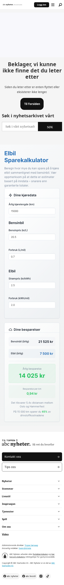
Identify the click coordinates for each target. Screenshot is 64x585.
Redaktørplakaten (40, 554)
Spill (4, 519)
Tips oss (10, 467)
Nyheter (7, 481)
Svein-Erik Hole (25, 548)
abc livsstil (31, 576)
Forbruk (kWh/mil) (19, 298)
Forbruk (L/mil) (17, 249)
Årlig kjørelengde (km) (21, 204)
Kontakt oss (12, 457)
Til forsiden (32, 104)
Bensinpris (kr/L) (18, 230)
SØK (50, 127)
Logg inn (41, 4)
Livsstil (6, 496)
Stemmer (7, 488)
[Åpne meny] (53, 5)
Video (5, 534)
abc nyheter (12, 576)
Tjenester (8, 511)
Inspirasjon (8, 504)
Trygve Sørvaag (31, 545)
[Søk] (60, 5)
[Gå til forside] (17, 4)
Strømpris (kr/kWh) (20, 278)
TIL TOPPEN (8, 440)
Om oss (6, 526)
